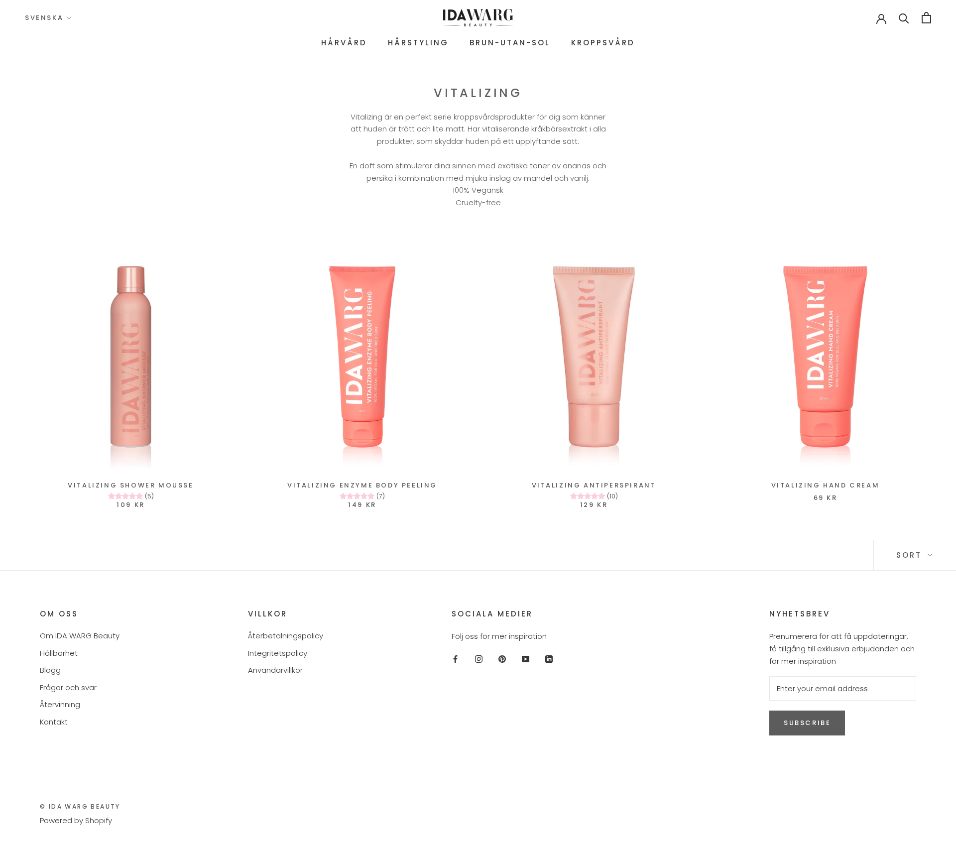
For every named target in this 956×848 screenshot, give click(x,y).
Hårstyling (418, 42)
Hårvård (344, 42)
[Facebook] (455, 659)
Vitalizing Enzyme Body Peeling (362, 485)
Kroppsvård (603, 42)
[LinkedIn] (549, 659)
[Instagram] (478, 659)
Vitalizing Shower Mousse (130, 485)
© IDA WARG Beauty (80, 806)
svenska (44, 17)
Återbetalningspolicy (285, 635)
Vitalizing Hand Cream (825, 485)
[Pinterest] (502, 659)
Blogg (50, 670)
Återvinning (60, 704)
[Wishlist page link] (849, 18)
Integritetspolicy (277, 653)
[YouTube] (525, 659)
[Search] (904, 17)
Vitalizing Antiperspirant (594, 485)
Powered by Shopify (76, 820)
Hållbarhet (59, 653)
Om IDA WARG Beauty (80, 635)
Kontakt (54, 722)
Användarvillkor (275, 670)
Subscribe (807, 722)
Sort (910, 555)
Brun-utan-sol (510, 42)
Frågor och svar (68, 687)
